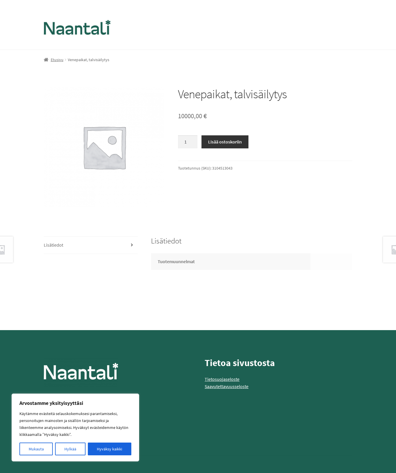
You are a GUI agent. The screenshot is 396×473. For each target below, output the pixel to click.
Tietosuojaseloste (222, 379)
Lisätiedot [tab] (53, 245)
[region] (75, 427)
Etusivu (57, 59)
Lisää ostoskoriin (225, 142)
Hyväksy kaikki (109, 449)
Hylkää (70, 449)
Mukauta (36, 449)
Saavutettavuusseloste (226, 386)
